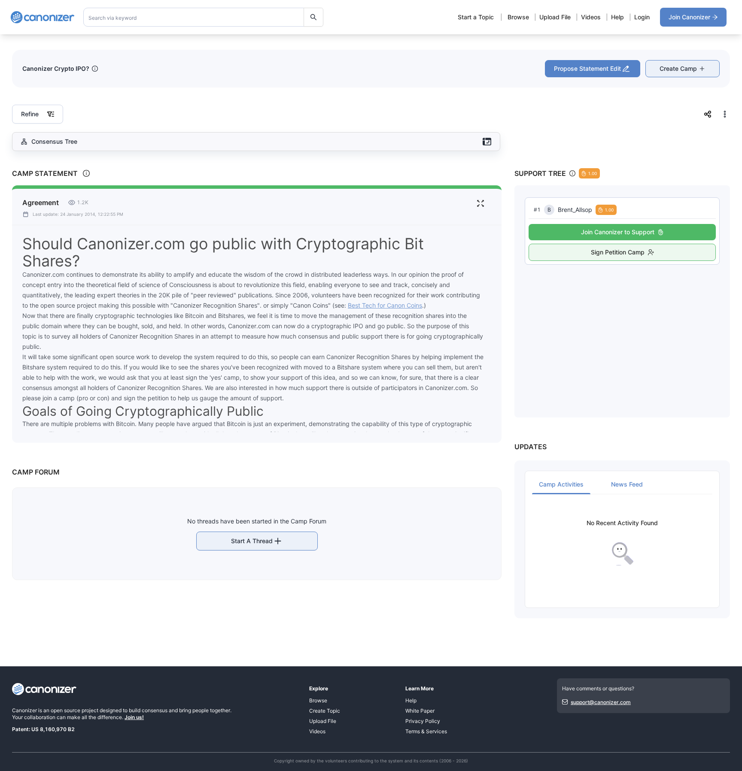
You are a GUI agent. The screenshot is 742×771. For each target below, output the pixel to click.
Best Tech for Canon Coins (385, 305)
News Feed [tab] (627, 484)
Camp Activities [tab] (561, 484)
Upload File (555, 17)
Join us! (134, 717)
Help (617, 17)
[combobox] (203, 17)
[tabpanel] (622, 543)
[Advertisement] (622, 332)
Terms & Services (426, 731)
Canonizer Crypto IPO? (55, 68)
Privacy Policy (422, 721)
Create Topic (324, 711)
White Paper (420, 711)
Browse (518, 17)
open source (65, 710)
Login (642, 17)
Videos (591, 17)
